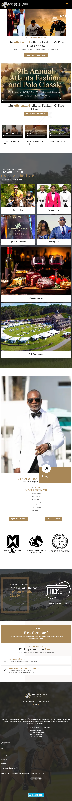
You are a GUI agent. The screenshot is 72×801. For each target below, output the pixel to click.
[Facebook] (32, 778)
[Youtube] (40, 778)
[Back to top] (68, 797)
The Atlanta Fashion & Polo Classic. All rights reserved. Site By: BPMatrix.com (36, 789)
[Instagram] (36, 778)
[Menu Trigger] (67, 3)
